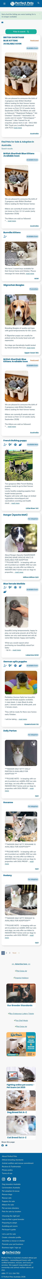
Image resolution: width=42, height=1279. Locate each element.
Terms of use (7, 1173)
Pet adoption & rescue (10, 1191)
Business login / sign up (11, 1247)
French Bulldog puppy (15, 440)
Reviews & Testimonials (11, 1166)
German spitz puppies (15, 661)
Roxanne (8, 802)
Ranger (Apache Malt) (15, 514)
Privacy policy (7, 1170)
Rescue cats (6, 1198)
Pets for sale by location (11, 1211)
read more (18, 128)
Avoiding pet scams (10, 1226)
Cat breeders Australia (11, 1187)
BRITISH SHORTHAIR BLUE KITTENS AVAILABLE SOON (13, 40)
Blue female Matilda (14, 583)
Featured (34, 40)
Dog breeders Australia (11, 1184)
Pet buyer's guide (9, 1229)
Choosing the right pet (11, 1216)
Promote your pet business (12, 1244)
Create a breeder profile (11, 1237)
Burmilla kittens (12, 232)
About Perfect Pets (9, 1156)
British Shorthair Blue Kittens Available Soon (18, 154)
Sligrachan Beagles (13, 285)
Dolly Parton (10, 730)
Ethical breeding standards (12, 1160)
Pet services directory (10, 1208)
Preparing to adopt (9, 1223)
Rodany (7, 875)
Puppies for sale (8, 1201)
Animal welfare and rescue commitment (17, 1163)
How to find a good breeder (13, 1219)
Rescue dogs (7, 1194)
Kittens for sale (8, 1205)
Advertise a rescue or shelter (13, 1241)
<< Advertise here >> (21, 964)
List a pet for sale (9, 1234)
